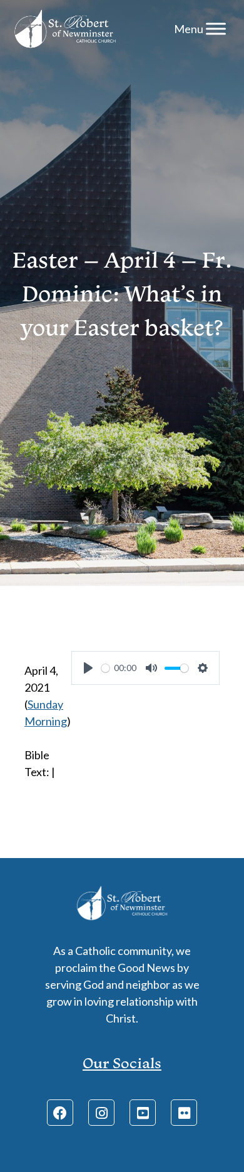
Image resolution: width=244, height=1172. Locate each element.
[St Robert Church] (65, 28)
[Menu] (216, 28)
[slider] (105, 668)
